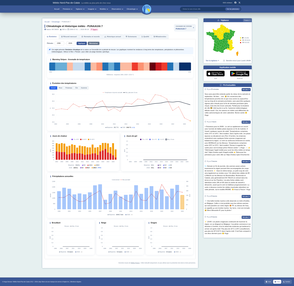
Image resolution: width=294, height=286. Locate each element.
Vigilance (79, 9)
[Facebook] (235, 2)
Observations (116, 9)
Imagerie (91, 9)
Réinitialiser (93, 43)
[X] (239, 2)
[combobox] (210, 9)
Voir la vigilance (211, 60)
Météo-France (135, 263)
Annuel (53, 88)
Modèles (103, 9)
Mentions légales (76, 282)
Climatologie (131, 9)
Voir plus (245, 89)
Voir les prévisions (233, 9)
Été (76, 88)
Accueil (56, 9)
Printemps (68, 88)
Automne (84, 88)
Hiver (60, 88)
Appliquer (81, 43)
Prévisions (66, 9)
